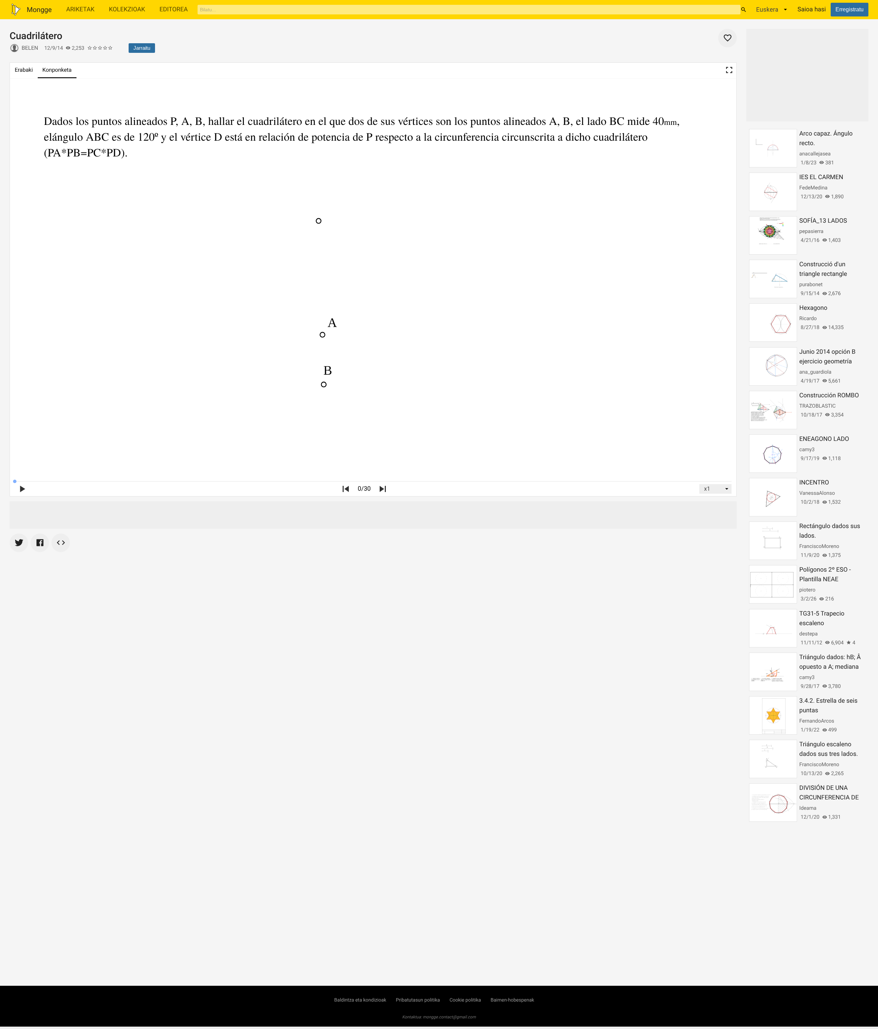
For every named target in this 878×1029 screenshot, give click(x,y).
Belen (30, 48)
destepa (808, 634)
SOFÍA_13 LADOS (823, 220)
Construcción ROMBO (829, 395)
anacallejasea (815, 154)
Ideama (808, 808)
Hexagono (813, 308)
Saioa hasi (811, 9)
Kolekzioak (127, 9)
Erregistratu (849, 9)
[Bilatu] (743, 10)
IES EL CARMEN (821, 177)
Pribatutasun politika (418, 1000)
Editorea (173, 9)
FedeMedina (813, 188)
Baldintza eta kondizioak (360, 1000)
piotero (807, 590)
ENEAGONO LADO (824, 439)
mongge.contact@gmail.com (449, 1017)
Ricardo (808, 318)
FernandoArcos (816, 721)
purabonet (811, 284)
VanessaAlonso (817, 493)
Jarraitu (141, 48)
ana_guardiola (815, 372)
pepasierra (811, 231)
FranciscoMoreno (819, 546)
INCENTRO (814, 482)
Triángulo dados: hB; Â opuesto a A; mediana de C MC (830, 667)
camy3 (807, 449)
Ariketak (80, 9)
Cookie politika (465, 1000)
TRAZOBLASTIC (817, 406)
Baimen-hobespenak (512, 1000)
